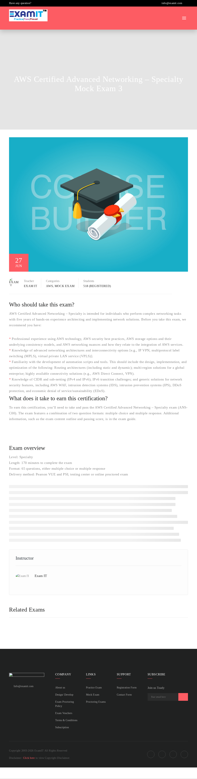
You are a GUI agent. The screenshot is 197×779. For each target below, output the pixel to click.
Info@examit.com (23, 686)
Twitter (173, 754)
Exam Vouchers (63, 713)
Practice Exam (94, 687)
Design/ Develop (64, 694)
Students (88, 281)
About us (60, 687)
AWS (49, 286)
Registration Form (127, 687)
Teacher (29, 281)
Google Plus (162, 754)
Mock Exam (65, 286)
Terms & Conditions (66, 720)
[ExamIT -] (28, 15)
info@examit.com (171, 3)
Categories (52, 281)
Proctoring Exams (96, 701)
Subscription (62, 727)
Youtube (184, 754)
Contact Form (124, 694)
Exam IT (30, 286)
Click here (29, 758)
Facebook (150, 754)
